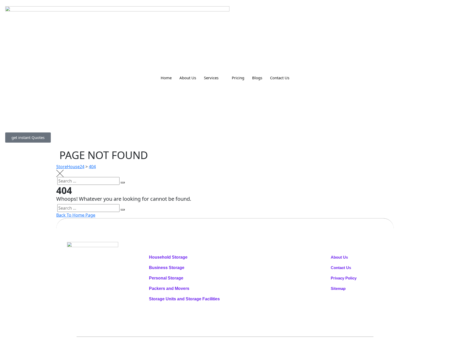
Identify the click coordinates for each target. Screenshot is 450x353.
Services (211, 77)
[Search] (123, 182)
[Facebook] (92, 268)
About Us (187, 77)
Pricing (238, 77)
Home (166, 77)
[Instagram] (104, 268)
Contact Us (279, 77)
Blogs (257, 77)
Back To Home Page (75, 215)
